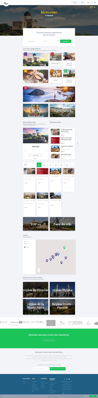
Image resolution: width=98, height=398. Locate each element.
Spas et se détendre (35, 389)
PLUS (52, 180)
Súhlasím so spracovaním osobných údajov (49, 364)
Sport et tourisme (35, 388)
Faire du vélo (43, 386)
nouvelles (42, 381)
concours (42, 388)
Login (82, 2)
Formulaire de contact (49, 340)
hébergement (34, 384)
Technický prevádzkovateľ (67, 384)
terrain (28, 243)
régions (24, 383)
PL (70, 391)
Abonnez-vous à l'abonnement (57, 368)
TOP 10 (27, 247)
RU (65, 393)
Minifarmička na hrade (66, 154)
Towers (33, 391)
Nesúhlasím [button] (86, 396)
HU (68, 393)
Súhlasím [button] (93, 396)
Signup (75, 2)
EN (65, 391)
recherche (66, 41)
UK (70, 393)
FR (63, 393)
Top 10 (24, 381)
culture (33, 383)
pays (28, 241)
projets (51, 387)
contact (51, 386)
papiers (51, 389)
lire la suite (35, 156)
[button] (47, 261)
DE (68, 391)
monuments (34, 381)
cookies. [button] (46, 396)
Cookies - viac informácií (66, 386)
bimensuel (52, 384)
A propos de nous (53, 382)
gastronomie (34, 386)
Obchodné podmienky (67, 387)
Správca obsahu (67, 383)
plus (62, 135)
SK (63, 391)
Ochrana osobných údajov (67, 389)
